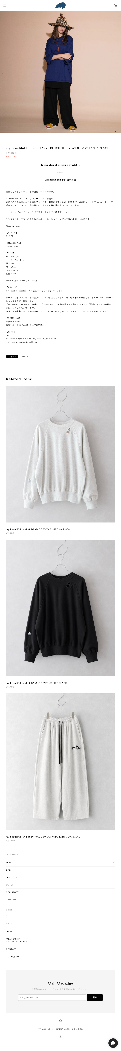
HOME (9, 944)
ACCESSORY (12, 921)
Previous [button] (3, 87)
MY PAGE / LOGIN (17, 970)
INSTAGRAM (12, 985)
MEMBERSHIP (13, 968)
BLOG (9, 960)
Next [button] (118, 87)
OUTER (9, 913)
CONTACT (11, 978)
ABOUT (10, 952)
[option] (60, 87)
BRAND (9, 891)
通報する (25, 385)
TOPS (9, 899)
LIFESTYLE (11, 928)
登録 (95, 1026)
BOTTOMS (11, 906)
